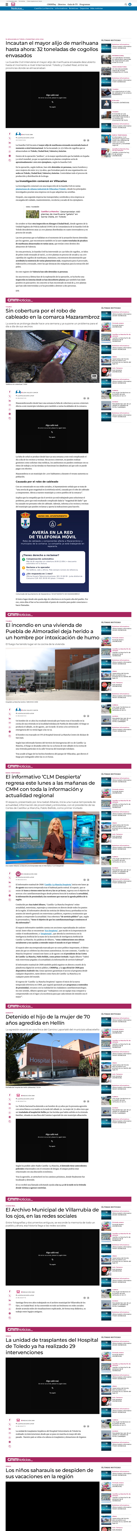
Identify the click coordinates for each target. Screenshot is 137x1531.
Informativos (61, 8)
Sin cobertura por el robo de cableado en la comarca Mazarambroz (121, 93)
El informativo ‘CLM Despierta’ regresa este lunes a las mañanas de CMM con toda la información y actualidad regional (121, 141)
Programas (85, 4)
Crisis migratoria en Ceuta (34, 1)
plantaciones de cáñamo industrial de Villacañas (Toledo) (41, 189)
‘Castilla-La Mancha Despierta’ (58, 884)
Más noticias (96, 8)
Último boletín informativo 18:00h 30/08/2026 (121, 382)
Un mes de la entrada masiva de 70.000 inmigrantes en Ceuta (120, 70)
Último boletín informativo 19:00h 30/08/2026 (121, 348)
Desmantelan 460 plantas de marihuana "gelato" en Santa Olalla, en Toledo (60, 214)
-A (88, 140)
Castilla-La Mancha (43, 8)
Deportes (84, 8)
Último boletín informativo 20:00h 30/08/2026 (121, 315)
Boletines (73, 8)
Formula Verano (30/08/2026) (118, 326)
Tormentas (22, 1)
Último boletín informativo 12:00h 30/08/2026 (121, 47)
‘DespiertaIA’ (46, 934)
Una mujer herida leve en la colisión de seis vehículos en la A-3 (121, 394)
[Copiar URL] (52, 102)
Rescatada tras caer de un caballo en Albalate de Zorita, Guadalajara (121, 405)
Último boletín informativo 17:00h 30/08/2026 (121, 416)
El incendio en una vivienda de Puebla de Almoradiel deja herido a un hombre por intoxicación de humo (121, 117)
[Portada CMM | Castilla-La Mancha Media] (13, 4)
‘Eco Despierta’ (51, 930)
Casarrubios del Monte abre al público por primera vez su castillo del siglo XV (121, 361)
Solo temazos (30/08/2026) (117, 371)
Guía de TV (73, 4)
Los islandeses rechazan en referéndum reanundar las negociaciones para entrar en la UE (121, 60)
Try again (52, 107)
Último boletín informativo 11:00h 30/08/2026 (121, 81)
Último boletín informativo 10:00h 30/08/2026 (121, 126)
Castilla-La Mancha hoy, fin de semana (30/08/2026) (120, 154)
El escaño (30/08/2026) (120, 102)
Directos (62, 4)
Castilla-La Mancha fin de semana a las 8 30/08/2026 (121, 339)
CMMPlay (52, 4)
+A (84, 140)
